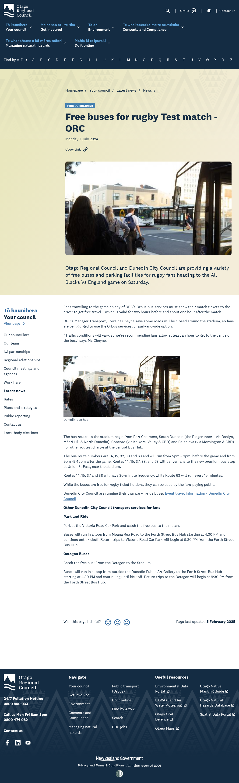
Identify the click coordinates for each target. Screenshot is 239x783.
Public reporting (17, 416)
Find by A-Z (14, 59)
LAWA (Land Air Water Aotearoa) (168, 703)
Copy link (73, 149)
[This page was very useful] (126, 621)
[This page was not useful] (108, 621)
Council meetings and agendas (21, 371)
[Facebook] (7, 742)
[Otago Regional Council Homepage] (19, 10)
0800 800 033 (16, 703)
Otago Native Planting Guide (212, 689)
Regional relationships (22, 360)
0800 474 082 (16, 719)
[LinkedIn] (17, 742)
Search (117, 717)
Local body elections (21, 432)
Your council (99, 90)
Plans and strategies (20, 407)
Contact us (227, 10)
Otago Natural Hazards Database (215, 703)
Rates (8, 399)
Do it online (121, 700)
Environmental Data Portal (171, 689)
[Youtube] (28, 742)
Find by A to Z (123, 709)
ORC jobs (119, 726)
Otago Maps (165, 728)
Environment (79, 703)
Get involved (79, 695)
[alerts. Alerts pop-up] (209, 10)
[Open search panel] (167, 10)
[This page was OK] (117, 621)
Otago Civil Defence (164, 717)
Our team (11, 343)
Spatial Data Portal (215, 714)
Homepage (74, 90)
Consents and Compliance (80, 715)
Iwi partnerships (17, 351)
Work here (12, 382)
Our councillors (16, 334)
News (147, 90)
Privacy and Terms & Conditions (101, 765)
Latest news (127, 90)
